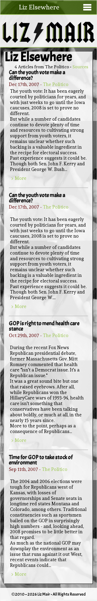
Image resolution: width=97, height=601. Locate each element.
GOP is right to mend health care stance (44, 326)
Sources (80, 66)
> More (18, 178)
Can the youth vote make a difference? (37, 75)
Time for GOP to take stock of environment (40, 460)
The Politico (55, 84)
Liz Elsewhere (39, 7)
